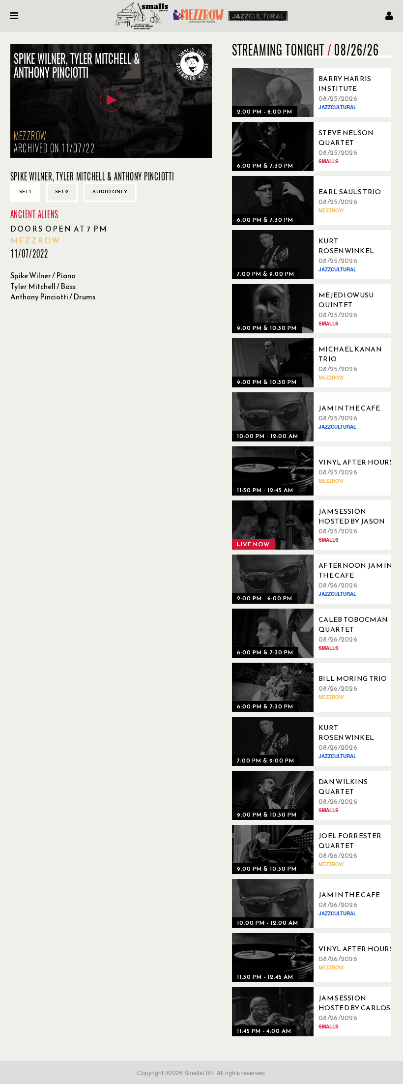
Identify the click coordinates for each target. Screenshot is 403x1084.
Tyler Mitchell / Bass (43, 286)
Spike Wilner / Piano (43, 275)
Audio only (110, 191)
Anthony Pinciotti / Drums (52, 296)
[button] (111, 100)
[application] (111, 101)
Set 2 (62, 191)
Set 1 (25, 191)
